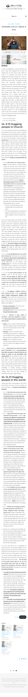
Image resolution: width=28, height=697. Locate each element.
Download (22, 617)
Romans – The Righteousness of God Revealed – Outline (6, 634)
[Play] (14, 43)
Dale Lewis (11, 24)
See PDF (16, 617)
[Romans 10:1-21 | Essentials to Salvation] (7, 644)
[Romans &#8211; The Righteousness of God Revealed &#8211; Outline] (7, 628)
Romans (17, 24)
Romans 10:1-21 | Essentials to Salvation (6, 649)
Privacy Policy (7, 686)
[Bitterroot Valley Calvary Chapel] (14, 6)
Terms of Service (17, 686)
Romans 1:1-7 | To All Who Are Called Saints (18, 633)
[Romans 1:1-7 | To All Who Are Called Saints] (18, 628)
